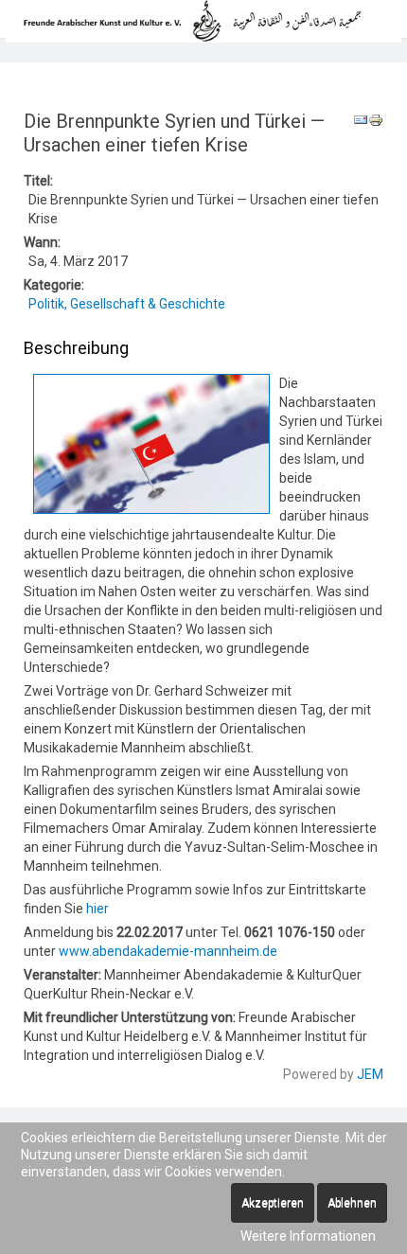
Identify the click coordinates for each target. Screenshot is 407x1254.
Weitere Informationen (308, 1236)
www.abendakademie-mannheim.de (168, 951)
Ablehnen (352, 1203)
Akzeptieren (272, 1203)
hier (97, 908)
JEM (370, 1074)
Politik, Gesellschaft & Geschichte (126, 303)
